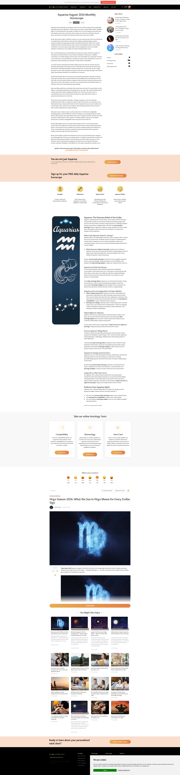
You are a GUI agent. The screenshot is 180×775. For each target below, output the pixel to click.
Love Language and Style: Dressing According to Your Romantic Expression (59, 717)
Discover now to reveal (108, 2)
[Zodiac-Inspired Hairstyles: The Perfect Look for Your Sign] (110, 38)
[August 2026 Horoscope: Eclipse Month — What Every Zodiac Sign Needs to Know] (100, 623)
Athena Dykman (57, 507)
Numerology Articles (112, 66)
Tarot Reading (81, 765)
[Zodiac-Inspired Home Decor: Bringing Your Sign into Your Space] (110, 29)
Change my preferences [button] (124, 770)
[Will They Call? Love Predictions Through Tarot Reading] (80, 683)
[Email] (55, 575)
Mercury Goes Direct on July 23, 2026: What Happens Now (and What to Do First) (80, 717)
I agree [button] (105, 770)
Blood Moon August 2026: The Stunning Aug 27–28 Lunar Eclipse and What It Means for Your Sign (79, 633)
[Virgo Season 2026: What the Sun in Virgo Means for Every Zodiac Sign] (60, 623)
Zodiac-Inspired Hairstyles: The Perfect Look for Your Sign (122, 37)
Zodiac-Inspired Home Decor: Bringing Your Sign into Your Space (122, 28)
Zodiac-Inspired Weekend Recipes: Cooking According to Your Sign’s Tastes (122, 19)
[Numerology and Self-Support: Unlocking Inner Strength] (120, 707)
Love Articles (110, 63)
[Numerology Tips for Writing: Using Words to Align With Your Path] (120, 659)
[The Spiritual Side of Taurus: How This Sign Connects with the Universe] (80, 659)
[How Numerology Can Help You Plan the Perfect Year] (100, 659)
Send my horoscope (117, 175)
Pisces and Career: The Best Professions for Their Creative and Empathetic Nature (59, 670)
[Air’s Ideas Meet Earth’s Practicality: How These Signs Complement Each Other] (100, 683)
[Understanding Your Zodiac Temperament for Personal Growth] (60, 683)
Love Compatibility (82, 763)
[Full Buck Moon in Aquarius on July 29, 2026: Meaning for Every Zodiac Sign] (120, 623)
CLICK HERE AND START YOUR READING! (76, 150)
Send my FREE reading (120, 742)
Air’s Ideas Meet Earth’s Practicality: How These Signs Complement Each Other (100, 693)
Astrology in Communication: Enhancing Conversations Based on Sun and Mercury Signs (119, 693)
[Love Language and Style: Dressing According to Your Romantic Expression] (60, 707)
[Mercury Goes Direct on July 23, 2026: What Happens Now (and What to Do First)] (80, 707)
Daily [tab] (70, 22)
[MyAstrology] (58, 7)
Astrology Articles (111, 60)
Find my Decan (112, 162)
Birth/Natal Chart (81, 758)
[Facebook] (53, 571)
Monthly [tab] (76, 22)
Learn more (61, 452)
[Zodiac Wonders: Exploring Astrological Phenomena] (110, 47)
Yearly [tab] (82, 22)
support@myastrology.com (56, 757)
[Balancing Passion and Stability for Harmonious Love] (100, 707)
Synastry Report (81, 760)
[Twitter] (57, 571)
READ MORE (90, 606)
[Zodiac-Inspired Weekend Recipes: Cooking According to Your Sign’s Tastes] (110, 20)
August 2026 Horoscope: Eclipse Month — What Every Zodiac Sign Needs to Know (99, 633)
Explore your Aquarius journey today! (93, 405)
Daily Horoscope (81, 755)
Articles (109, 57)
